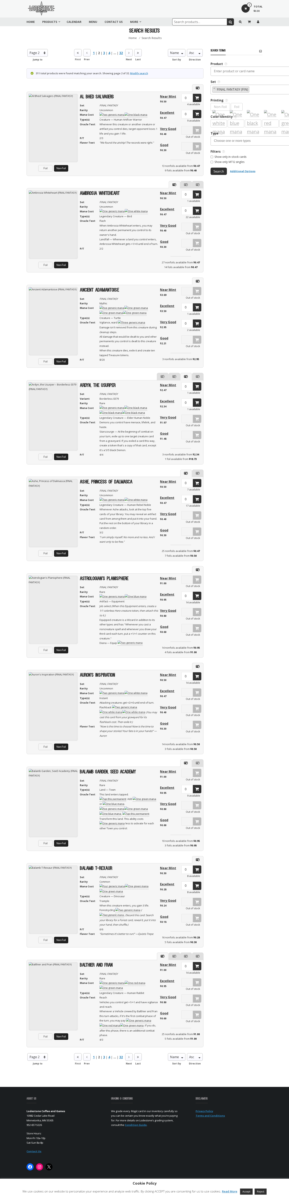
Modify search (139, 73)
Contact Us (114, 22)
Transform (53, 793)
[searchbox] (252, 90)
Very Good (168, 129)
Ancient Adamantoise (99, 290)
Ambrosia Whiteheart (100, 193)
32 (121, 53)
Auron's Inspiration (97, 675)
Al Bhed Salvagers (97, 97)
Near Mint (168, 96)
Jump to (37, 59)
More (134, 22)
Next (129, 59)
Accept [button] (246, 1191)
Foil (45, 168)
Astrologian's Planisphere (104, 578)
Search (219, 171)
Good (164, 145)
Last (138, 59)
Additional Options (242, 171)
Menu (93, 22)
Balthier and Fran (96, 965)
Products (49, 22)
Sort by (176, 59)
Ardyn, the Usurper (98, 385)
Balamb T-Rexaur (96, 868)
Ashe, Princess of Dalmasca (106, 482)
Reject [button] (260, 1191)
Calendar (74, 22)
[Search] (230, 21)
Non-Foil (61, 168)
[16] (197, 98)
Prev (87, 59)
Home (31, 22)
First (78, 59)
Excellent (167, 113)
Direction (195, 59)
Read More (229, 1191)
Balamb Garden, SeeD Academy (108, 772)
